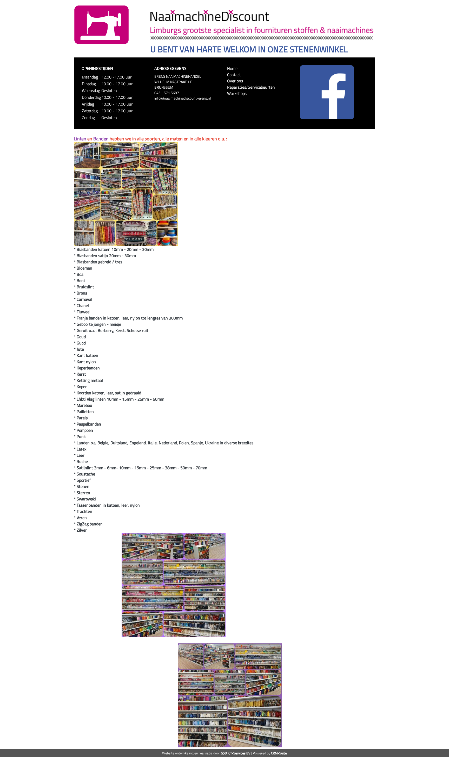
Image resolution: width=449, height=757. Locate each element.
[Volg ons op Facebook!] (327, 92)
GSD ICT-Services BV (235, 753)
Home (232, 68)
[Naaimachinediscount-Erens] (101, 24)
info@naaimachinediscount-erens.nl (182, 98)
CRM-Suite (279, 753)
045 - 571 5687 (166, 92)
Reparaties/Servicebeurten (251, 87)
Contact (234, 74)
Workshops (237, 93)
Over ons (235, 81)
